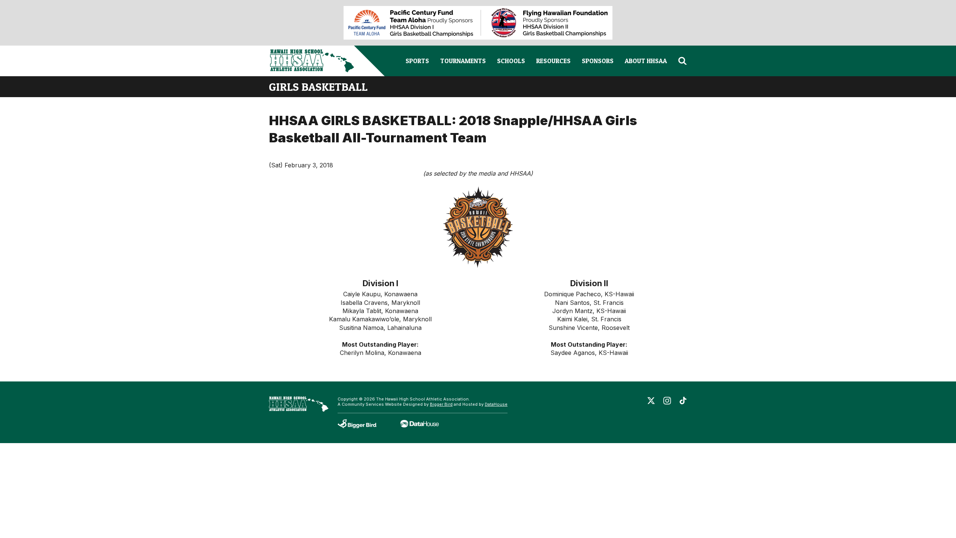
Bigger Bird (441, 404)
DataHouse (496, 404)
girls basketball (318, 86)
